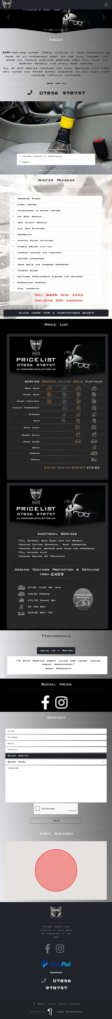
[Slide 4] (61, 30)
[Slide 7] (72, 170)
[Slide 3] (56, 30)
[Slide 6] (66, 170)
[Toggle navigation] (106, 5)
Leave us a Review (56, 651)
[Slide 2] (51, 30)
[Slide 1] (45, 30)
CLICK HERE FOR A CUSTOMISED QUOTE (56, 313)
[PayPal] (56, 964)
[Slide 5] (66, 30)
